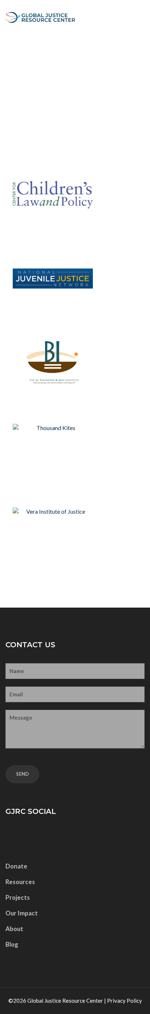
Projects (17, 897)
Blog (11, 944)
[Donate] (122, 17)
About (14, 929)
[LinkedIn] (58, 839)
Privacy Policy (124, 1000)
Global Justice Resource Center (65, 1000)
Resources (20, 882)
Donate (16, 866)
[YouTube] (35, 839)
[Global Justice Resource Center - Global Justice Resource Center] (40, 17)
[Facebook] (13, 839)
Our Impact (21, 913)
